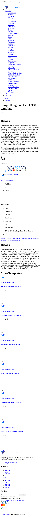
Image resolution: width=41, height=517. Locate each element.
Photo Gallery (12, 76)
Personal (11, 71)
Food (10, 38)
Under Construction (14, 81)
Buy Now (4, 181)
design (9, 238)
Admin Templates (13, 87)
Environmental (12, 56)
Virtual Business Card (15, 73)
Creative (10, 14)
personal (7, 480)
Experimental (12, 21)
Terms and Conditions (12, 174)
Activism (11, 59)
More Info (4, 282)
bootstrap (3, 238)
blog (6, 477)
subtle (18, 240)
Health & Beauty (13, 33)
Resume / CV (12, 85)
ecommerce (8, 485)
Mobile (10, 90)
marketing (8, 487)
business (7, 470)
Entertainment (12, 61)
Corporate (11, 23)
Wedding (11, 92)
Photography (12, 18)
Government (12, 28)
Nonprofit (11, 50)
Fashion (10, 32)
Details (3, 305)
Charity (10, 54)
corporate (7, 475)
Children (11, 40)
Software (11, 47)
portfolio (32, 238)
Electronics (11, 45)
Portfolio (11, 16)
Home (6, 98)
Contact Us (8, 95)
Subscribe (22, 495)
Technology (12, 42)
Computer (11, 49)
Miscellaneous (12, 83)
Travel (10, 37)
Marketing (11, 26)
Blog (6, 94)
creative (7, 472)
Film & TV (11, 68)
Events (10, 66)
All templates (12, 13)
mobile (18, 238)
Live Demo (10, 282)
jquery (13, 238)
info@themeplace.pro (11, 463)
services (10, 240)
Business (11, 25)
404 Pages (11, 80)
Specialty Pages (13, 78)
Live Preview (11, 181)
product (37, 238)
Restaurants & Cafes (14, 64)
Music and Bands (13, 69)
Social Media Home (14, 75)
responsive (4, 240)
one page (7, 484)
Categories (8, 11)
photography (25, 238)
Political (10, 57)
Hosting (10, 44)
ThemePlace (6, 514)
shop (6, 482)
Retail (10, 30)
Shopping (11, 35)
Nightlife (11, 63)
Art (9, 19)
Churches (11, 52)
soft (14, 240)
